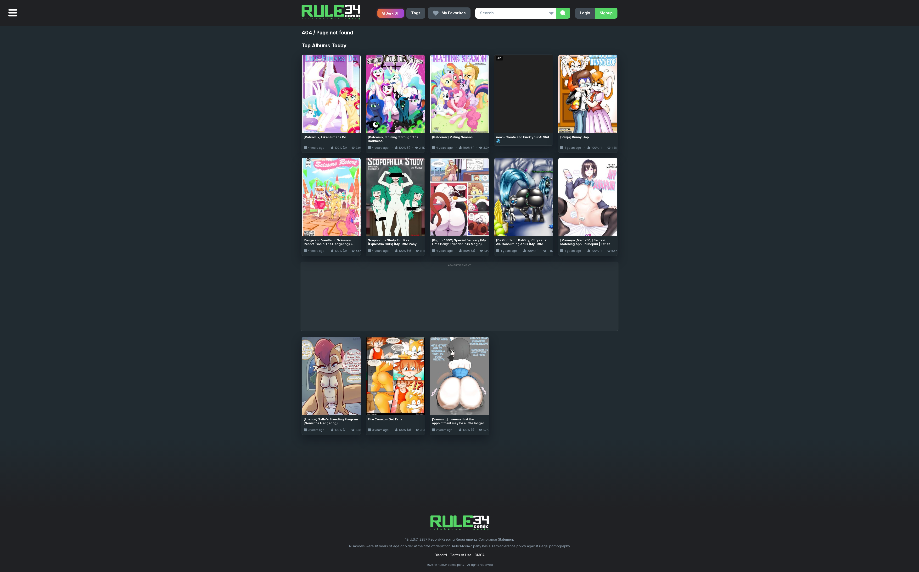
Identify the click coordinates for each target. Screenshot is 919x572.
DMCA (480, 555)
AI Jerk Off (391, 13)
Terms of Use (460, 555)
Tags (415, 13)
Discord (441, 555)
